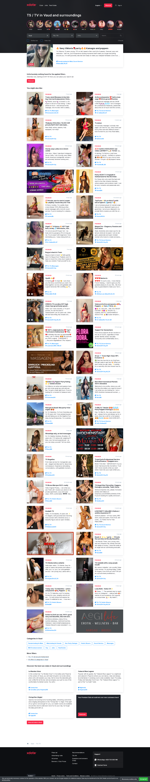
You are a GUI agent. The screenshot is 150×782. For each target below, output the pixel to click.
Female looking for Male (35, 643)
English (97, 5)
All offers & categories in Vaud (38, 659)
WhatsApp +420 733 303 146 (107, 760)
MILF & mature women (35, 648)
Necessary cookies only (129, 779)
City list (74, 755)
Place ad (108, 5)
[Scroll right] (121, 25)
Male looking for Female (54, 643)
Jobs (53, 648)
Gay (47, 648)
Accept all (143, 779)
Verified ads (34, 40)
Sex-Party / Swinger (71, 643)
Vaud (32, 743)
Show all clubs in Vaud (35, 722)
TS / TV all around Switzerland (38, 657)
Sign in (120, 5)
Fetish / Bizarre (85, 643)
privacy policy (6, 780)
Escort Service (98, 643)
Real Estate (62, 648)
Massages (110, 643)
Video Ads (48, 40)
